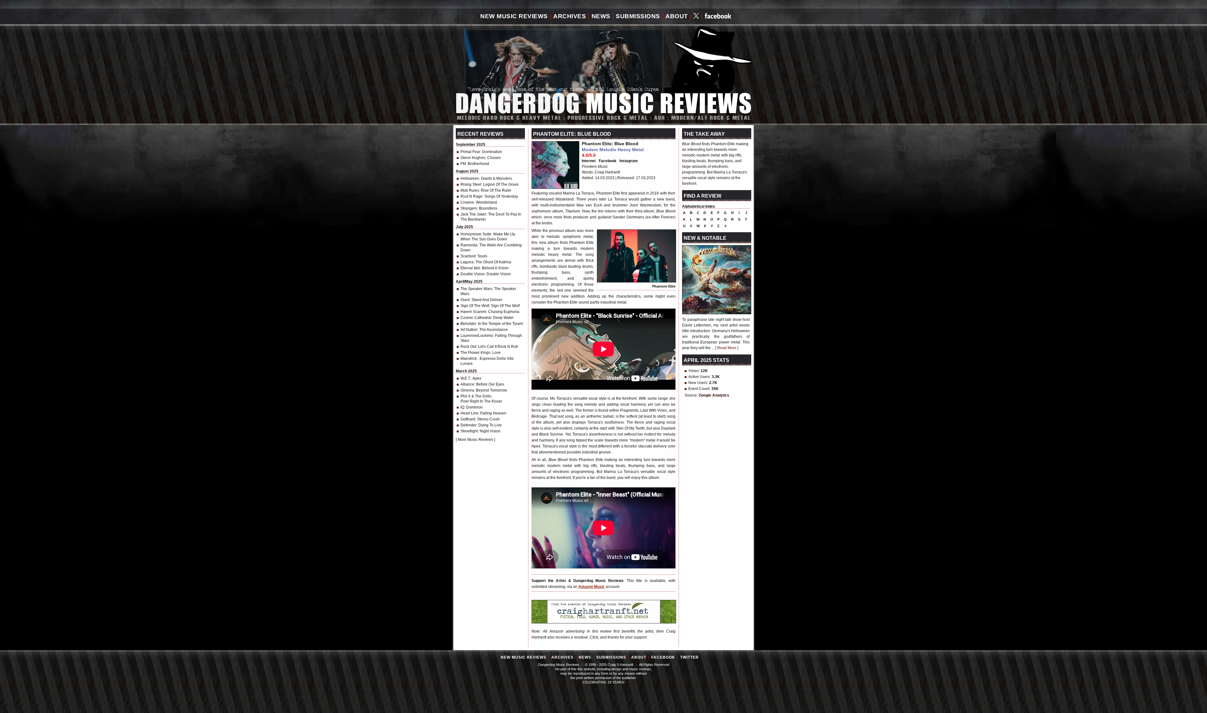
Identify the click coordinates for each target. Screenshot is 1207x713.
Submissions (638, 16)
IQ (462, 407)
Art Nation (468, 329)
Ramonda (468, 245)
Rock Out (468, 346)
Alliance (467, 384)
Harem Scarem (473, 312)
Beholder (468, 323)
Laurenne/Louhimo (476, 335)
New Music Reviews (514, 16)
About (676, 16)
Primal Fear (470, 152)
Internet (589, 161)
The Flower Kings (475, 352)
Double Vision (472, 274)
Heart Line (469, 413)
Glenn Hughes (472, 158)
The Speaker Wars (476, 289)
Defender (468, 425)
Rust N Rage (471, 196)
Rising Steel (470, 184)
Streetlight (469, 431)
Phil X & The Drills (475, 396)
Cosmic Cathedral (475, 317)
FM (463, 164)
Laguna (467, 262)
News (601, 16)
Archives (569, 16)
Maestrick (469, 358)
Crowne (467, 202)
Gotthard (467, 419)
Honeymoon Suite (475, 234)
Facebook (607, 161)
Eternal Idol (470, 268)
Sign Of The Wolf (474, 306)
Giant (465, 300)
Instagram (629, 161)
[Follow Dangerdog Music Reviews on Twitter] (696, 16)
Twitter (689, 657)
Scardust (468, 256)
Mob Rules (469, 190)
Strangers (468, 208)
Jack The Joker (473, 214)
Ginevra (467, 390)
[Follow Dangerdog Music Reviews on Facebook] (718, 16)
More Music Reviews (475, 439)
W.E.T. (465, 378)
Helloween (469, 178)
